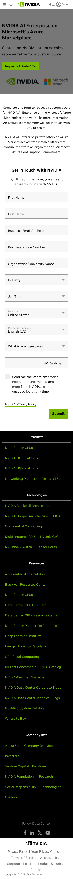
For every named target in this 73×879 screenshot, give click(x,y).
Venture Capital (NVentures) (26, 766)
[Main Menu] (4, 5)
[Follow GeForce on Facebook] (25, 832)
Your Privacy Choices (46, 851)
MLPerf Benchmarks (20, 667)
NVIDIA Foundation (19, 776)
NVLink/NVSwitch (18, 547)
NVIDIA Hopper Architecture (26, 516)
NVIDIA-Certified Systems (24, 677)
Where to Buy (15, 718)
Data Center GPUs (19, 448)
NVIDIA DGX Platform (21, 458)
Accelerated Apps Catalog (25, 574)
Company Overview (38, 745)
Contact (36, 870)
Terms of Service (23, 858)
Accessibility (49, 858)
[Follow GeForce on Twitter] (40, 832)
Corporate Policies (20, 864)
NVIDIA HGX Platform (21, 468)
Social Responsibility (20, 787)
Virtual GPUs (51, 479)
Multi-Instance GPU (20, 537)
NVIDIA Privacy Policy (20, 404)
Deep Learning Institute (23, 636)
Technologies (51, 787)
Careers (11, 797)
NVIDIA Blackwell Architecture (28, 506)
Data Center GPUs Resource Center (32, 615)
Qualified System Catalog (24, 708)
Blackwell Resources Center (26, 584)
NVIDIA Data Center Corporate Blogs (33, 687)
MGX (56, 516)
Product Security (50, 864)
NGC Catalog (51, 667)
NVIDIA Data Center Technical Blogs (32, 698)
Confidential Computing (23, 526)
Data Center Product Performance (31, 626)
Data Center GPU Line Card (26, 605)
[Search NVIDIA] (11, 4)
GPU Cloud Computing (22, 656)
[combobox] (36, 279)
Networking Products (21, 479)
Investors (12, 756)
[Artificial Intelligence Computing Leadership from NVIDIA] (29, 4)
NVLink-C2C (49, 537)
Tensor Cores (47, 547)
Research (46, 776)
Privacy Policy (18, 851)
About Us (12, 745)
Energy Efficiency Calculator (26, 646)
